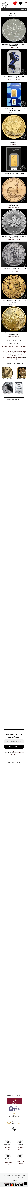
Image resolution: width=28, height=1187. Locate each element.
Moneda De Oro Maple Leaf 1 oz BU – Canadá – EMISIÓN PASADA (13, 333)
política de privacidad (9, 753)
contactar (5, 354)
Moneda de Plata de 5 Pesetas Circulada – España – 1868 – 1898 (14, 269)
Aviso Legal (14, 1180)
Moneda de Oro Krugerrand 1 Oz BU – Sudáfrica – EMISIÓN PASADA (13, 204)
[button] (22, 9)
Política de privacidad (19, 1178)
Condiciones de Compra (20, 1175)
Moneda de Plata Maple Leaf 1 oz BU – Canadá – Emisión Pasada (14, 237)
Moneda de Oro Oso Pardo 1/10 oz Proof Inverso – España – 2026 (13, 141)
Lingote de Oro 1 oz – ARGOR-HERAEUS (14, 173)
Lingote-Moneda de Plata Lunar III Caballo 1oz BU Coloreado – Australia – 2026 (14, 77)
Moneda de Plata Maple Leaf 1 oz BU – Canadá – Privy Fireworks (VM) (14, 45)
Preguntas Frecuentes (8, 1175)
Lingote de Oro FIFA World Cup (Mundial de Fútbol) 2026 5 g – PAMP (14, 109)
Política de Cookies (9, 1178)
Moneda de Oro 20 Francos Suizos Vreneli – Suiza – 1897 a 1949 (13, 301)
